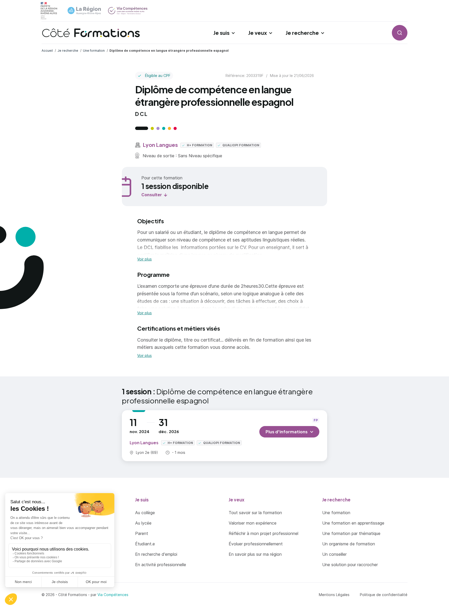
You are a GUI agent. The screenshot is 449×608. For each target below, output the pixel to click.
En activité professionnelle (160, 564)
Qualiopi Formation (240, 145)
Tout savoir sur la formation (255, 512)
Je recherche (302, 32)
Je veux (257, 32)
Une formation (336, 512)
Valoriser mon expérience (252, 523)
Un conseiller (334, 554)
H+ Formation (199, 145)
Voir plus (144, 259)
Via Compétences (112, 594)
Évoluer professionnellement (256, 543)
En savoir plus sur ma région (255, 554)
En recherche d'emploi (156, 554)
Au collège (145, 512)
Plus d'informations (287, 431)
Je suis (221, 32)
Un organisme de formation (348, 543)
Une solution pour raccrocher (350, 564)
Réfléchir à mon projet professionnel (263, 533)
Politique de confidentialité (383, 594)
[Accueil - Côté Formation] (91, 32)
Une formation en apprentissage (353, 523)
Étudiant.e (145, 543)
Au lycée (143, 523)
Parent (141, 533)
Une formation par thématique (351, 533)
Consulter (151, 194)
